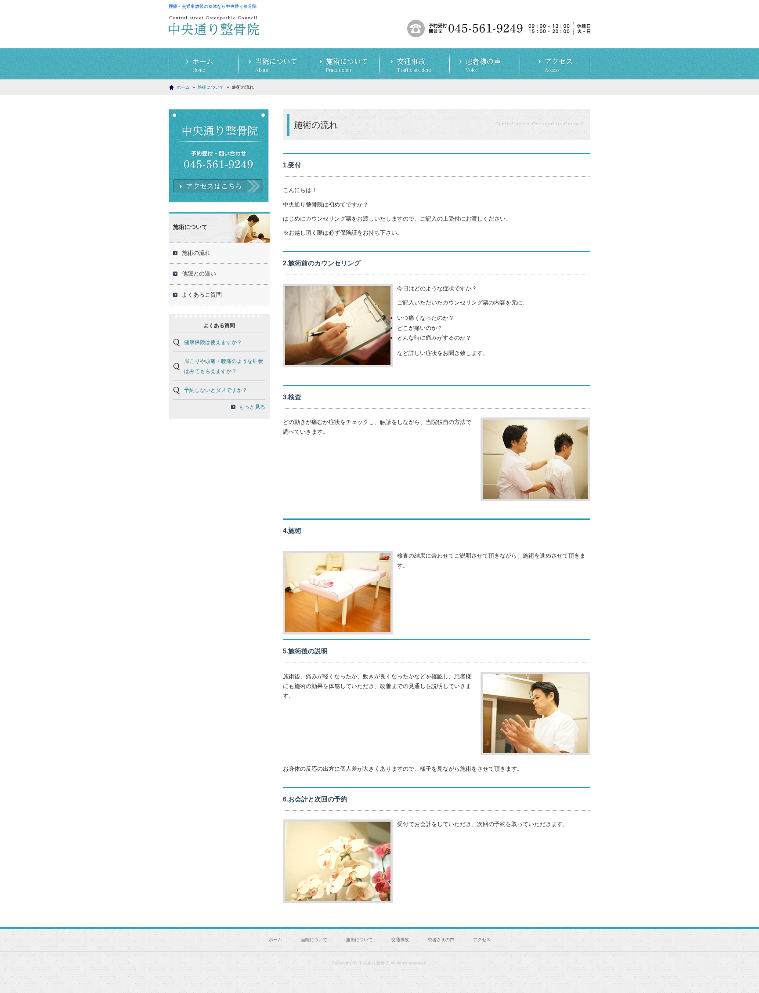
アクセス (555, 64)
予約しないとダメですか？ (215, 390)
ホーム (204, 64)
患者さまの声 (441, 939)
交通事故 (415, 64)
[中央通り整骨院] (214, 30)
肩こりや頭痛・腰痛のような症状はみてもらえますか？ (223, 366)
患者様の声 (485, 64)
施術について (344, 64)
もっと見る (252, 407)
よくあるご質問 (202, 294)
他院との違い (199, 273)
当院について (274, 64)
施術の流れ (196, 253)
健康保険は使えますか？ (213, 342)
